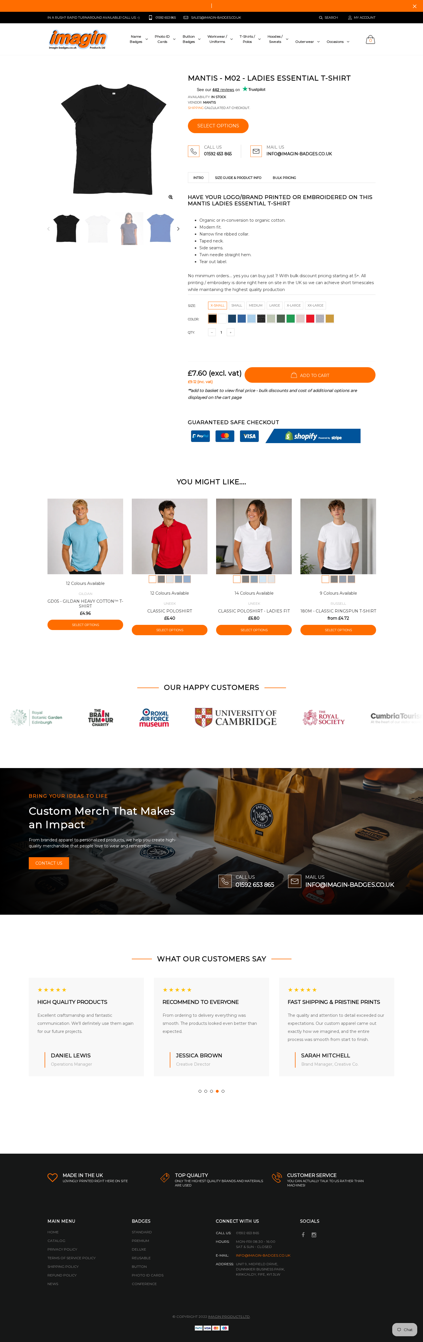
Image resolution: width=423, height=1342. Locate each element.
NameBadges (136, 39)
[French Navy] (351, 579)
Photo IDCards (162, 39)
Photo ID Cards (147, 1275)
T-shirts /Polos (247, 39)
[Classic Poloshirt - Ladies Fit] (254, 536)
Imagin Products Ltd (229, 1316)
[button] (200, 1091)
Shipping (196, 108)
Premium (140, 1240)
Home (53, 1232)
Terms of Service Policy (71, 1258)
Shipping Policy (63, 1266)
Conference (144, 1284)
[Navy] (178, 579)
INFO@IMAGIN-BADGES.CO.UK (299, 153)
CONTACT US (48, 863)
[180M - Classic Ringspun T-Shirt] (338, 536)
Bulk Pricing (284, 178)
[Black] (161, 579)
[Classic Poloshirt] (169, 536)
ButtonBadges (189, 39)
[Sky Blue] (262, 579)
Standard (142, 1232)
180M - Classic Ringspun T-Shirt (338, 611)
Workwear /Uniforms (217, 39)
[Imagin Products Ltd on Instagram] (313, 1235)
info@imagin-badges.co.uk (263, 1255)
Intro (198, 178)
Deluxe (139, 1249)
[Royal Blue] (187, 579)
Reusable (141, 1258)
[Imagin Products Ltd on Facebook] (303, 1235)
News (52, 1284)
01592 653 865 (218, 153)
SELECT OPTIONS (218, 126)
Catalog (56, 1240)
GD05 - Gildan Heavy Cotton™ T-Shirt (85, 604)
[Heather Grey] (170, 579)
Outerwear (304, 41)
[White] (152, 579)
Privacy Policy (62, 1249)
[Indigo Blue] (342, 579)
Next (178, 229)
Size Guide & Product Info (238, 178)
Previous (48, 229)
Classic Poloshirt (169, 611)
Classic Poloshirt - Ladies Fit (254, 611)
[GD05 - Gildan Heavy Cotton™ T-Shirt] (85, 536)
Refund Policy (62, 1275)
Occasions (335, 41)
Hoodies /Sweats (275, 39)
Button (139, 1266)
